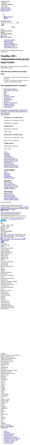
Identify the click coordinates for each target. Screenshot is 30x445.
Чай (5, 93)
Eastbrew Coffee (5, 206)
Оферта (22, 208)
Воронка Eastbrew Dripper (11, 167)
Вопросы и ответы (6, 9)
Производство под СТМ (11, 440)
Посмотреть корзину (6, 30)
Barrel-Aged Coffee (9, 195)
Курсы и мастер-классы (10, 102)
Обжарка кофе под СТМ (11, 161)
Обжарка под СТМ (9, 46)
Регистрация (9, 16)
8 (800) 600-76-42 (7, 236)
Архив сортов (8, 107)
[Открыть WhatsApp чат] (3, 242)
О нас (5, 151)
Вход (6, 18)
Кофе (5, 92)
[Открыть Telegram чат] (1, 242)
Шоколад (6, 95)
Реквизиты (7, 155)
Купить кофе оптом (9, 158)
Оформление (4, 212)
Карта (26, 208)
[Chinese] (2, 1)
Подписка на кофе (9, 40)
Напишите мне (19, 239)
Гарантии (3, 208)
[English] (5, 1)
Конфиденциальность (13, 208)
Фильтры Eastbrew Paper (11, 44)
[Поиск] (17, 23)
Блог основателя (5, 114)
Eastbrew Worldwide (9, 188)
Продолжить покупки (14, 212)
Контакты (7, 153)
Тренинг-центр (8, 41)
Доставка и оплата (23, 206)
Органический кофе (9, 196)
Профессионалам (9, 104)
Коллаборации (8, 99)
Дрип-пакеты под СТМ (10, 47)
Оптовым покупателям (10, 437)
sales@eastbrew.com (22, 111)
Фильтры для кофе (9, 96)
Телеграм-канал (5, 113)
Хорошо (3, 220)
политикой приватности (16, 218)
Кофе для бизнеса (9, 43)
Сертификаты (8, 156)
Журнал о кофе (5, 10)
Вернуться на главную (10, 89)
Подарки (6, 101)
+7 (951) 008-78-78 (11, 111)
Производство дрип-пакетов (12, 438)
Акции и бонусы (5, 7)
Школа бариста (8, 162)
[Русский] (8, 1)
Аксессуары (7, 98)
